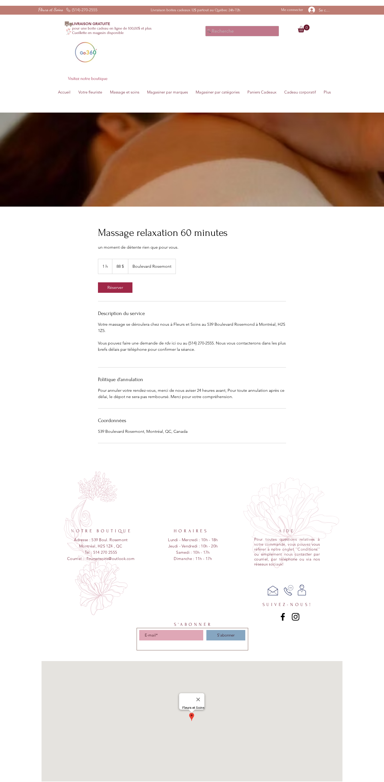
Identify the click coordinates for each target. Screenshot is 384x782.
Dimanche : (184, 558)
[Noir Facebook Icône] (283, 617)
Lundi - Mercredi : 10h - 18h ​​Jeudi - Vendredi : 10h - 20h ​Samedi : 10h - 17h (193, 546)
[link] (115, 287)
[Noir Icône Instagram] (295, 617)
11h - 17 (202, 558)
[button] (304, 28)
